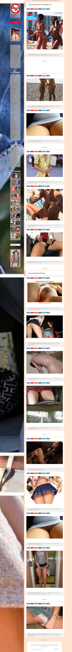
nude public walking (13, 148)
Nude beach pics (13, 108)
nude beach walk (13, 147)
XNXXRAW (13, 185)
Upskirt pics (12, 138)
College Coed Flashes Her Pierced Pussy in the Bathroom (37, 633)
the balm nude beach (13, 158)
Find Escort (56, 140)
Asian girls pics (12, 76)
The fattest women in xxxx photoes (13, 212)
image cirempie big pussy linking (13, 199)
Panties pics (12, 113)
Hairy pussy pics (13, 98)
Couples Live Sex (44, 73)
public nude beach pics (14, 159)
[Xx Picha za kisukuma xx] (18, 222)
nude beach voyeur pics (14, 162)
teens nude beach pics (14, 155)
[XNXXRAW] (13, 182)
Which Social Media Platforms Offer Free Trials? (36, 225)
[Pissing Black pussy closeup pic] (13, 222)
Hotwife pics (33, 55)
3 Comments (37, 309)
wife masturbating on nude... (15, 166)
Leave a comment (45, 107)
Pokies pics (12, 116)
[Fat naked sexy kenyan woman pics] (18, 195)
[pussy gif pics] (18, 209)
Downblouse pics (13, 91)
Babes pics (50, 592)
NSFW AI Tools (56, 0)
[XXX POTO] (18, 229)
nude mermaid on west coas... (15, 153)
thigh (56, 54)
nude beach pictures (13, 157)
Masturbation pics (13, 101)
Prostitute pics (32, 141)
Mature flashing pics (13, 103)
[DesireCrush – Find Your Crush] (15, 34)
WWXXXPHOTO (13, 205)
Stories (11, 131)
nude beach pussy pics (14, 160)
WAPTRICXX (13, 238)
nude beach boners (13, 165)
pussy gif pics (18, 211)
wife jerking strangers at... (14, 164)
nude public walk (13, 150)
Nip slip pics (12, 106)
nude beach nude (13, 152)
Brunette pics (12, 86)
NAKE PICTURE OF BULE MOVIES (18, 206)
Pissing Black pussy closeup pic (13, 226)
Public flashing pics (13, 121)
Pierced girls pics (40, 634)
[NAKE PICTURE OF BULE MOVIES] (18, 202)
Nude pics (12, 111)
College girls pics (13, 88)
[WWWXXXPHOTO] (18, 175)
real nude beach (13, 156)
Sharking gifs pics (13, 126)
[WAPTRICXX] (13, 235)
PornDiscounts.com (46, 0)
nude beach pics (13, 154)
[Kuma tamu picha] (18, 235)
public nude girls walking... (14, 149)
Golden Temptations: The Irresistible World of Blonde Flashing (38, 181)
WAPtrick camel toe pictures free (13, 192)
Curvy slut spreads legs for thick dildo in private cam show (37, 308)
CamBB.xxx (51, 0)
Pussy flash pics (12, 123)
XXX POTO (17, 231)
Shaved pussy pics (13, 128)
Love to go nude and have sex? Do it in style (35, 378)
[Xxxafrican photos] (18, 182)
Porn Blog (12, 118)
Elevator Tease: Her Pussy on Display (34, 592)
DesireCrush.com (39, 0)
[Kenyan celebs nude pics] (13, 229)
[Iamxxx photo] (13, 175)
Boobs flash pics (13, 83)
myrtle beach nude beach (14, 151)
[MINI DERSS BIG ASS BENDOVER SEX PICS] (18, 189)
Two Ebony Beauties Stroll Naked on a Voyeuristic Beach (37, 54)
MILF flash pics (37, 55)
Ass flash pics (12, 78)
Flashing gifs (12, 96)
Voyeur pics (51, 55)
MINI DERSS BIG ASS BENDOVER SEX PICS (18, 192)
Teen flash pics (12, 133)
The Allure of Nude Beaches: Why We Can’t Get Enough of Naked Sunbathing (40, 106)
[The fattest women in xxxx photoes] (13, 209)
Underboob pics (13, 136)
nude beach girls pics (13, 163)
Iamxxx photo (13, 178)
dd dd (30, 107)
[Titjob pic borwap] (13, 215)
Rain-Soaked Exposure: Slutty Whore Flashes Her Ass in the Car (38, 427)
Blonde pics (12, 81)
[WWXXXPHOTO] (13, 202)
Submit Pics (15, 22)
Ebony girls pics (12, 93)
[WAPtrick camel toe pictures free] (13, 189)
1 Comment (56, 55)
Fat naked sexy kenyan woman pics (18, 199)
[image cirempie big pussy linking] (13, 195)
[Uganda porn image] (18, 215)
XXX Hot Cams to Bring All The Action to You (35, 140)
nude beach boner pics (14, 161)
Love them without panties (32, 261)
